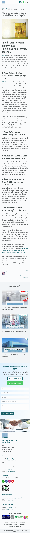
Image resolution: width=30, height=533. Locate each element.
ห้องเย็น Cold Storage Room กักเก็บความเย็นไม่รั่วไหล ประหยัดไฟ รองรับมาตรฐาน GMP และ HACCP (15, 250)
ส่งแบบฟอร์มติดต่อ (7, 413)
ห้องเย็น (4, 55)
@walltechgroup (12, 459)
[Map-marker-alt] (12, 481)
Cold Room (5, 82)
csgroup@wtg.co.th (12, 471)
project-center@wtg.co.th (14, 498)
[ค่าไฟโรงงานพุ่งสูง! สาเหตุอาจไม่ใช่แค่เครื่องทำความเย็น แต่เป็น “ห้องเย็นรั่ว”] (15, 298)
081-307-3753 (10, 500)
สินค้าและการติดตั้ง (13, 522)
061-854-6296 (10, 510)
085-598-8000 (10, 463)
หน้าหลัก (6, 522)
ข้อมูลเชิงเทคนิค (22, 522)
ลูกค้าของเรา (15, 524)
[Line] (3, 481)
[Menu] (27, 2)
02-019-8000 (8, 508)
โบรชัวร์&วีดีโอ (23, 524)
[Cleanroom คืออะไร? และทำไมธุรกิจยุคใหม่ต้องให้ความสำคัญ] (15, 321)
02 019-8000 (8, 461)
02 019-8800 (8, 469)
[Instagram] (9, 481)
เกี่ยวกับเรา (18, 526)
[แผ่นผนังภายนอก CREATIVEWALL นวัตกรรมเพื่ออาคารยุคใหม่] (15, 345)
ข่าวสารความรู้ (12, 526)
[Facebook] (6, 481)
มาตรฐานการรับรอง (8, 524)
